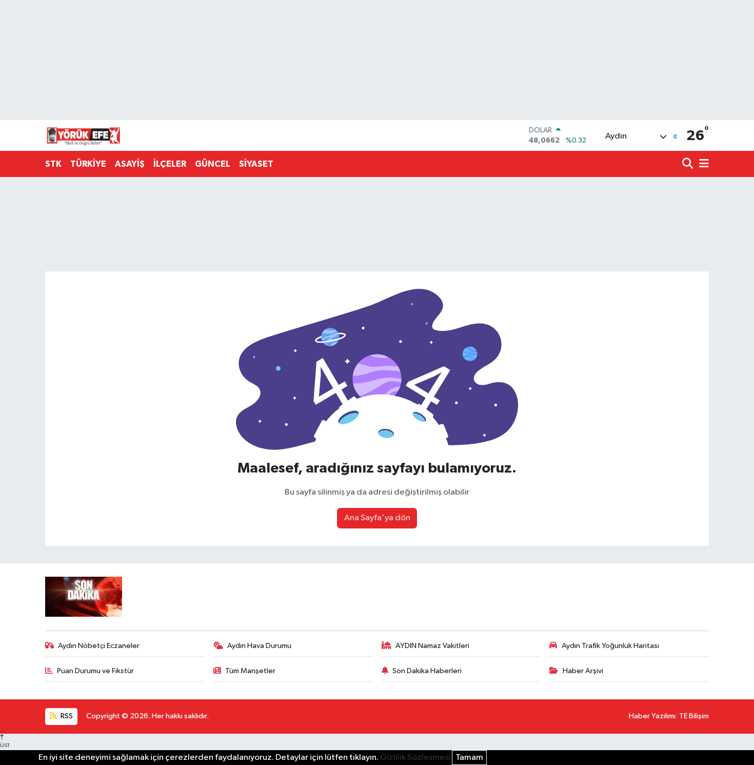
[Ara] (688, 164)
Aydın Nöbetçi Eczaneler (99, 646)
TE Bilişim (694, 716)
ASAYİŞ (130, 164)
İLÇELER (169, 164)
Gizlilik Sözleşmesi (415, 757)
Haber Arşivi (583, 671)
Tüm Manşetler (250, 671)
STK (53, 164)
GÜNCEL (212, 164)
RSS (66, 716)
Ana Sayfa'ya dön (377, 518)
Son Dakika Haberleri (427, 671)
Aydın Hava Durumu (259, 646)
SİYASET (256, 164)
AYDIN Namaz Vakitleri (432, 646)
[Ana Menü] (702, 164)
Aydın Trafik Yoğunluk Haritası (610, 646)
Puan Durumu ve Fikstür (95, 671)
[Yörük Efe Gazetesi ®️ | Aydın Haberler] (83, 135)
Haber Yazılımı (652, 716)
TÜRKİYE (88, 164)
